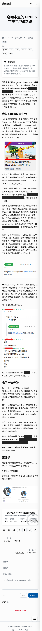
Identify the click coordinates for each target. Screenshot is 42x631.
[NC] (34, 521)
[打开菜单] (36, 4)
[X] (19, 530)
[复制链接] (35, 530)
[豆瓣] (14, 530)
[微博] (9, 530)
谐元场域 (6, 3)
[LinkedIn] (30, 530)
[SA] (37, 521)
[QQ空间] (4, 530)
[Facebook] (24, 530)
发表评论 (33, 595)
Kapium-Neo (19, 630)
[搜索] (31, 4)
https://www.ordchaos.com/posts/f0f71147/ (20, 515)
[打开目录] (34, 619)
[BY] (32, 521)
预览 (23, 595)
